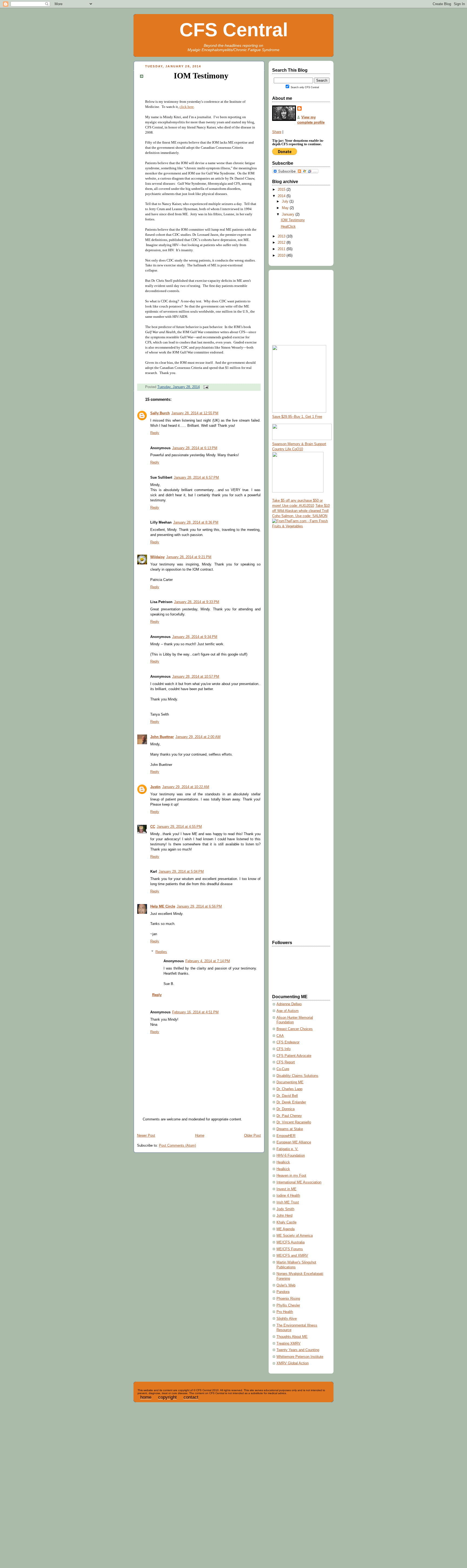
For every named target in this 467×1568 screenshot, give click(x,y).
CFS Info (283, 1049)
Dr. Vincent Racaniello (293, 1122)
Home (199, 1135)
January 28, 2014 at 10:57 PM (195, 677)
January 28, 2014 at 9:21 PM (188, 557)
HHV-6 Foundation (290, 1155)
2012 (282, 242)
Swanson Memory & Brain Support (299, 444)
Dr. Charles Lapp (289, 1089)
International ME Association (298, 1182)
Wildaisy (157, 557)
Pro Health (284, 1312)
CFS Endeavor (287, 1042)
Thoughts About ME (292, 1337)
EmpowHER (285, 1136)
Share (276, 132)
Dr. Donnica (285, 1109)
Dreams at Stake (289, 1129)
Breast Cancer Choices (294, 1029)
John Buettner (162, 737)
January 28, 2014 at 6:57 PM (196, 477)
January (288, 214)
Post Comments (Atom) (177, 1145)
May (286, 208)
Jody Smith (285, 1209)
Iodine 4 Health (288, 1195)
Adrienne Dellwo (289, 1004)
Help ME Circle (162, 906)
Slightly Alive (286, 1319)
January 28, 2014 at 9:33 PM (196, 602)
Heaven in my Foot (291, 1175)
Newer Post (146, 1135)
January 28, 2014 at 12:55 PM (194, 413)
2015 (282, 189)
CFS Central (233, 29)
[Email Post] (205, 387)
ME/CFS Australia (290, 1242)
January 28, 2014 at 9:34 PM (194, 637)
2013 (282, 236)
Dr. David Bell (287, 1096)
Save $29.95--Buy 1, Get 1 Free (297, 417)
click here (186, 107)
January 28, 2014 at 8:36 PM (195, 522)
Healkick (283, 1162)
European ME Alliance (293, 1142)
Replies (161, 952)
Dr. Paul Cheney (289, 1116)
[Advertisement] (293, 614)
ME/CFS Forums (289, 1249)
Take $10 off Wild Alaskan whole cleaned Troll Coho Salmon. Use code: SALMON (301, 511)
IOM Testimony (201, 75)
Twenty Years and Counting (297, 1350)
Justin (155, 787)
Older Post (252, 1135)
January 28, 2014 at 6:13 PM (194, 448)
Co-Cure (282, 1069)
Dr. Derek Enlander (291, 1102)
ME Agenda (285, 1229)
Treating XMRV (288, 1343)
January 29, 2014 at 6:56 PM (199, 906)
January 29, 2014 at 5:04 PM (181, 872)
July (285, 201)
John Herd (284, 1216)
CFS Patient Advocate (293, 1056)
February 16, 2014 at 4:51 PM (195, 1012)
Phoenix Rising (288, 1299)
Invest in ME (286, 1189)
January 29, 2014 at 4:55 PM (179, 827)
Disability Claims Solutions (297, 1076)
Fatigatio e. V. (287, 1149)
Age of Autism (287, 1011)
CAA (280, 1036)
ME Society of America (294, 1236)
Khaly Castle (286, 1222)
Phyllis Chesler (288, 1305)
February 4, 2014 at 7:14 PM (207, 961)
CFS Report (285, 1062)
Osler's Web (285, 1285)
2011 (282, 249)
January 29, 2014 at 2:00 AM (198, 737)
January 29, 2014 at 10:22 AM (185, 787)
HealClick (288, 227)
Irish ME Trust (287, 1202)
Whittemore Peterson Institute (299, 1357)
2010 (282, 255)
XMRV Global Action (292, 1363)
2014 (282, 196)
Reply (154, 433)
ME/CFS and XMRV (292, 1256)
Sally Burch (160, 413)
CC (152, 827)
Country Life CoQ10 (287, 449)
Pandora (282, 1292)
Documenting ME (289, 1082)
